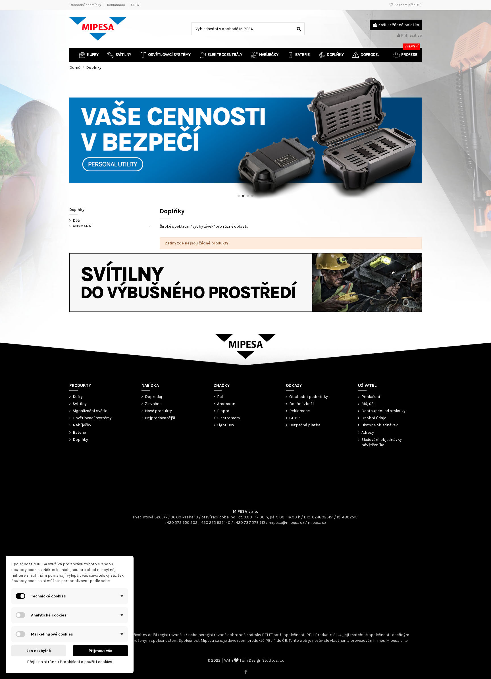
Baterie (79, 432)
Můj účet (369, 403)
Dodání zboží (301, 403)
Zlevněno (153, 403)
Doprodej (153, 396)
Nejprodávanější (160, 418)
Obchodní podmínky (85, 5)
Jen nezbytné (38, 650)
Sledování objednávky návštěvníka (381, 442)
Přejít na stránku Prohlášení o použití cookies (69, 661)
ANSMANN (82, 226)
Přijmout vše (100, 650)
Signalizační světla (90, 410)
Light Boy (225, 425)
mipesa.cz (317, 522)
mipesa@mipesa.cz (286, 522)
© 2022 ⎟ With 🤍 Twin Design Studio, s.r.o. (245, 660)
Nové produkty (158, 410)
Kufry (78, 396)
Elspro (223, 410)
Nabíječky (82, 425)
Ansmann (226, 403)
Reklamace (116, 5)
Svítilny (80, 403)
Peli (220, 396)
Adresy (367, 432)
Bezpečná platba (305, 425)
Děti (76, 220)
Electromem (228, 418)
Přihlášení (370, 396)
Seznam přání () (408, 5)
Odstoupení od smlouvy (383, 410)
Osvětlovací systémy (92, 418)
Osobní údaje (373, 418)
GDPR (135, 5)
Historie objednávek (379, 425)
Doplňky (76, 209)
